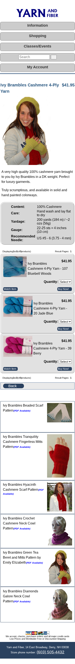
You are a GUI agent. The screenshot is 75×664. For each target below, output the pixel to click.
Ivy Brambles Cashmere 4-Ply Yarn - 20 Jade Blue (50, 308)
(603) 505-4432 (50, 652)
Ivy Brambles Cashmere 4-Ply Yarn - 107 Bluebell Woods (48, 268)
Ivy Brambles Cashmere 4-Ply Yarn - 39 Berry (52, 348)
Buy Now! (63, 289)
